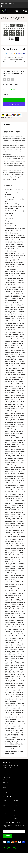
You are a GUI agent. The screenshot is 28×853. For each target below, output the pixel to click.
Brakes (15, 805)
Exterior (4, 818)
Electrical (4, 813)
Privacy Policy (5, 782)
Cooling (4, 810)
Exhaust (15, 816)
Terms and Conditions (6, 777)
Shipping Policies (6, 780)
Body (4, 805)
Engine (4, 816)
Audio (15, 803)
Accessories (5, 800)
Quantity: (5, 94)
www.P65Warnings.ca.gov (6, 117)
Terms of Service (5, 790)
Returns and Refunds (6, 785)
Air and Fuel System (6, 803)
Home (2, 17)
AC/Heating (16, 800)
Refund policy (5, 792)
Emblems (15, 813)
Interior (15, 818)
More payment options (14, 108)
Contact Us (5, 787)
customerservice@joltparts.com (8, 3)
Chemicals (16, 808)
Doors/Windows (17, 810)
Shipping (5, 84)
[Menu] (25, 11)
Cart (3, 774)
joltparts (7, 767)
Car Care (4, 808)
